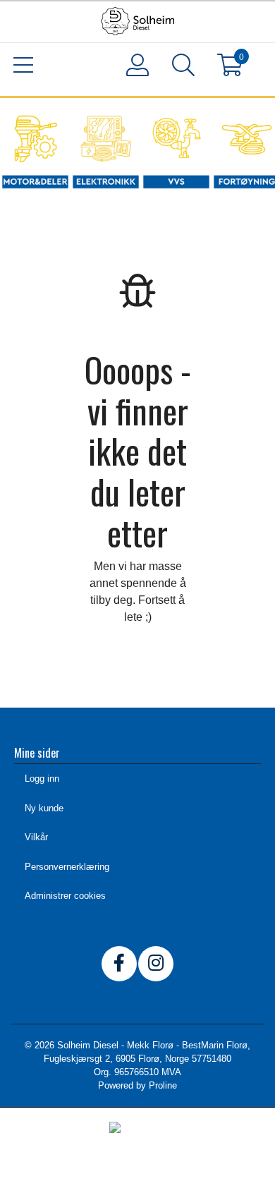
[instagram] (155, 963)
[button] (183, 68)
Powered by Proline (137, 1085)
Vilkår (36, 837)
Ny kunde (44, 808)
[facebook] (119, 963)
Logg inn (42, 778)
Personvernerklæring (67, 866)
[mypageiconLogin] (138, 65)
